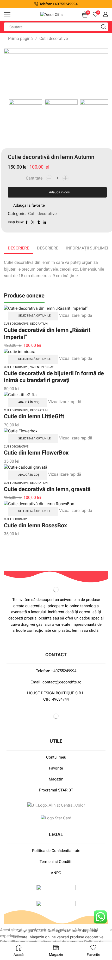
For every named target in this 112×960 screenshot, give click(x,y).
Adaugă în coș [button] (29, 402)
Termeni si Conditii (56, 861)
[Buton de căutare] (103, 27)
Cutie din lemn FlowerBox (36, 452)
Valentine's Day (42, 367)
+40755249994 (63, 671)
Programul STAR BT (56, 790)
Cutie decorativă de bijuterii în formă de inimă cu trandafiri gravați (54, 377)
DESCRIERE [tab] (47, 248)
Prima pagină (20, 38)
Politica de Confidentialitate (56, 850)
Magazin (56, 779)
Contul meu (56, 757)
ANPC (56, 872)
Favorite (56, 768)
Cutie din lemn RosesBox (35, 525)
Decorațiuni (39, 323)
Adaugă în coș (59, 192)
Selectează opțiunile (34, 315)
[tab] (18, 248)
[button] (6, 4)
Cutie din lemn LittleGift (34, 416)
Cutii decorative (53, 38)
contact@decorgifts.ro (62, 682)
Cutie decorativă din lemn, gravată (47, 489)
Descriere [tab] (18, 248)
